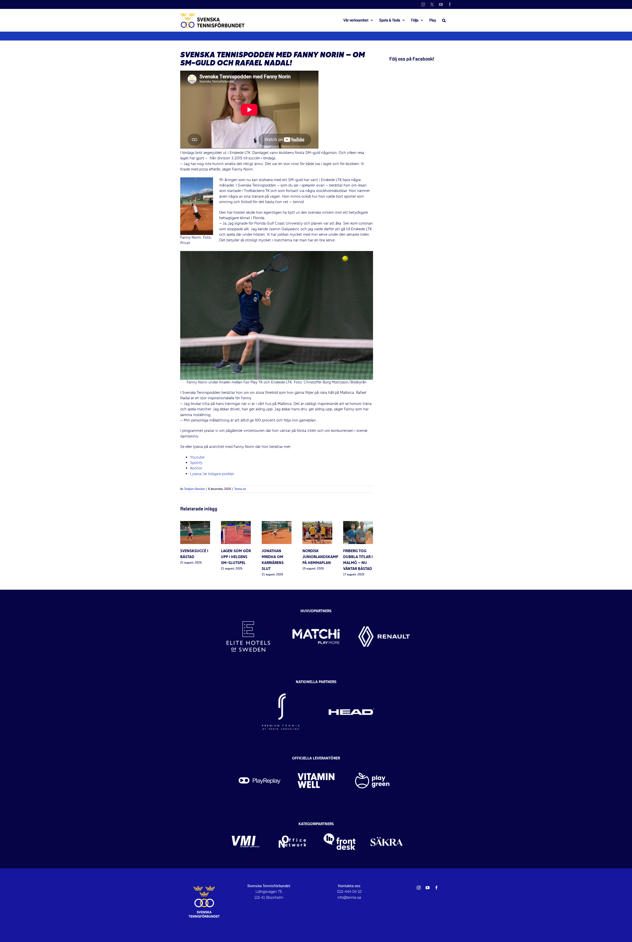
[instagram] (419, 888)
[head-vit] (351, 683)
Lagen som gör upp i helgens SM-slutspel (236, 557)
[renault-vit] (384, 610)
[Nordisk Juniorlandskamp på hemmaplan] (317, 523)
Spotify (196, 463)
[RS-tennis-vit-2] (281, 683)
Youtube (197, 457)
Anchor (196, 468)
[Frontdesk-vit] (339, 825)
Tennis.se (240, 489)
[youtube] (428, 888)
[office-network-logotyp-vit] (292, 825)
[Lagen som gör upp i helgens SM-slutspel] (236, 523)
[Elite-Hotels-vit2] (248, 610)
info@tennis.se (349, 898)
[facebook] (436, 888)
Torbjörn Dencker (194, 489)
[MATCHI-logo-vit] (316, 610)
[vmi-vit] (245, 825)
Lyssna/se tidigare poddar (212, 474)
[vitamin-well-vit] (316, 759)
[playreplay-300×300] (259, 759)
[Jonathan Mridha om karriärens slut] (277, 523)
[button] (444, 20)
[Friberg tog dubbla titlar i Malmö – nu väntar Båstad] (358, 523)
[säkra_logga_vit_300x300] (387, 825)
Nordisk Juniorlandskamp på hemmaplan (320, 557)
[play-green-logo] (372, 759)
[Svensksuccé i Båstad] (195, 523)
